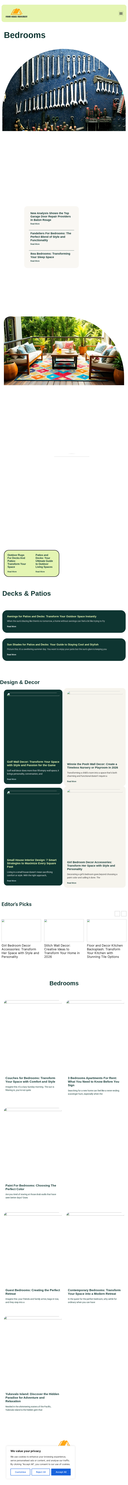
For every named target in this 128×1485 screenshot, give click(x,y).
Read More (34, 224)
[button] (121, 13)
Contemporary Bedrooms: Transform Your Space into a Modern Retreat (94, 1291)
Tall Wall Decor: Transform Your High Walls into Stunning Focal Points (106, 949)
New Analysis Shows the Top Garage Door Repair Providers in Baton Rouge (50, 216)
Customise (20, 1472)
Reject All (41, 1472)
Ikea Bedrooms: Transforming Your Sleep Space (50, 255)
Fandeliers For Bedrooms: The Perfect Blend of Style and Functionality (50, 237)
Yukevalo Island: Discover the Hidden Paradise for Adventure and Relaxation (32, 1397)
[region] (40, 1462)
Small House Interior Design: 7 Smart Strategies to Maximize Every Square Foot (32, 863)
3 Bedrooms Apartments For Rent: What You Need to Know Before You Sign (93, 1081)
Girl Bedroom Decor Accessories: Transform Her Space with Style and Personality (91, 866)
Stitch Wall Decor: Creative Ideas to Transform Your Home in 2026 (19, 951)
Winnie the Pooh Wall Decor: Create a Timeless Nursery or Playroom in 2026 (92, 766)
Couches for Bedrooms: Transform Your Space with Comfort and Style (30, 1079)
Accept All (61, 1472)
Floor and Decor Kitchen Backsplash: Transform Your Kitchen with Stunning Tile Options (62, 951)
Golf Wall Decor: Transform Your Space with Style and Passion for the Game (33, 763)
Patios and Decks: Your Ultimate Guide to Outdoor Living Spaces (44, 561)
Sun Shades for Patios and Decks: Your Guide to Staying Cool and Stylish (52, 644)
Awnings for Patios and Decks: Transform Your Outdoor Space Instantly (51, 616)
